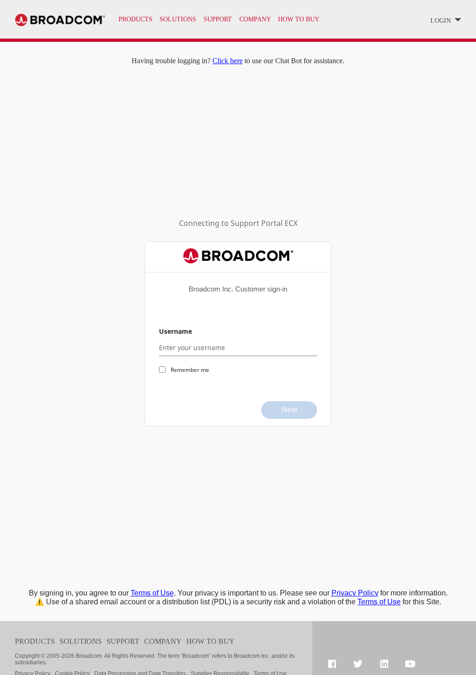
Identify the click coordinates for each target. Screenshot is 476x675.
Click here (227, 61)
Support (122, 641)
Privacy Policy (354, 593)
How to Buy (210, 641)
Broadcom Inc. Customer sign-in (238, 289)
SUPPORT (218, 19)
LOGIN (441, 20)
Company (163, 641)
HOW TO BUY (298, 19)
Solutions (177, 19)
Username (175, 331)
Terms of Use (152, 593)
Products (135, 19)
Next (289, 410)
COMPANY (255, 19)
